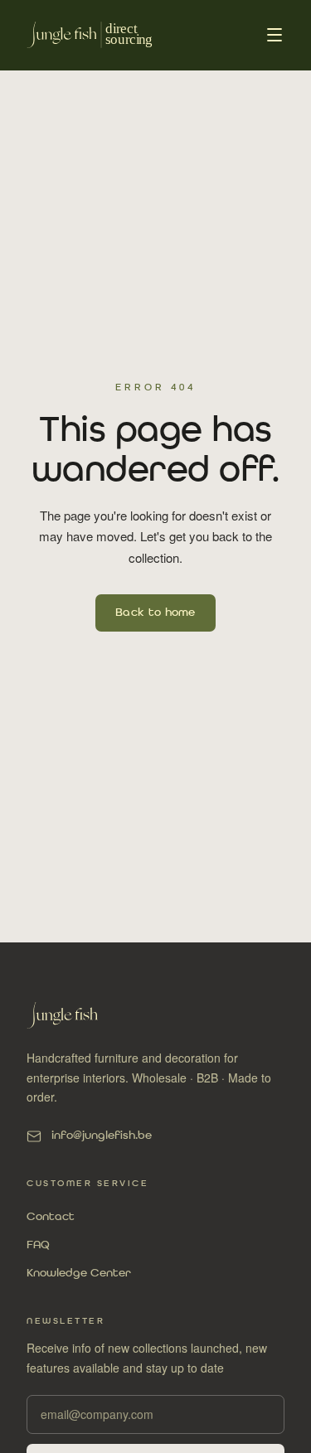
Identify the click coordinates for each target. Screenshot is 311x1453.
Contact (51, 1217)
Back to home (155, 612)
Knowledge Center (79, 1273)
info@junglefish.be (101, 1135)
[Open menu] (274, 35)
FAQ (38, 1245)
